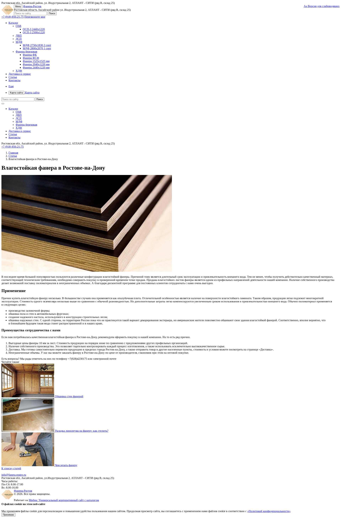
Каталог (13, 22)
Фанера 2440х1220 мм (36, 67)
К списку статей (11, 468)
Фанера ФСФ (31, 57)
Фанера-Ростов (32, 6)
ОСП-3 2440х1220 (34, 29)
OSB (18, 26)
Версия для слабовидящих (322, 6)
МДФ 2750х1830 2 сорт (37, 45)
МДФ (19, 41)
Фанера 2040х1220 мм (36, 64)
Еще (11, 86)
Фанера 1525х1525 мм (36, 61)
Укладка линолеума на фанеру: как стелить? (81, 430)
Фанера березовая (26, 51)
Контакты (14, 80)
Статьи (13, 77)
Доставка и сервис (20, 73)
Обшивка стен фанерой (69, 396)
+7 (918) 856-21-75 (12, 16)
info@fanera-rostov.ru (13, 474)
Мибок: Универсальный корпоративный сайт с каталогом (64, 500)
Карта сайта (24, 92)
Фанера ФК (30, 54)
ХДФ (19, 70)
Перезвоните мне (34, 16)
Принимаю (8, 514)
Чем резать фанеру (66, 465)
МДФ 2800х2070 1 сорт (37, 48)
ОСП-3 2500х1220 (34, 32)
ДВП (19, 35)
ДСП (19, 38)
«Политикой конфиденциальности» (269, 511)
